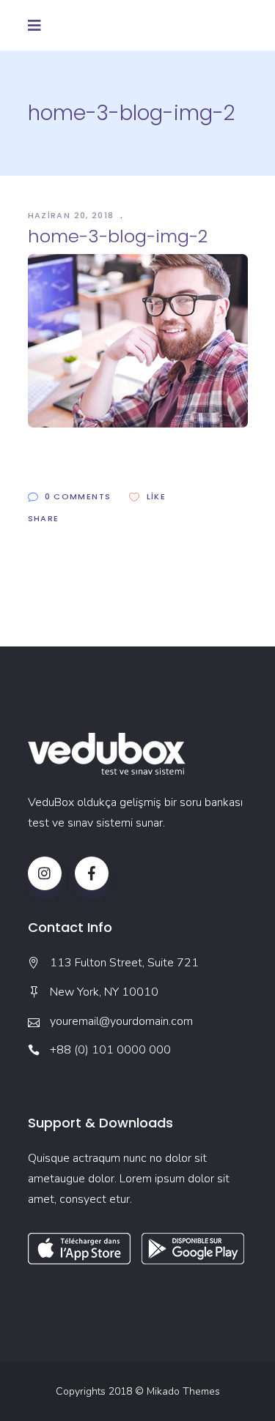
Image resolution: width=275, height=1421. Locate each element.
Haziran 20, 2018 (72, 215)
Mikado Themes (183, 1391)
